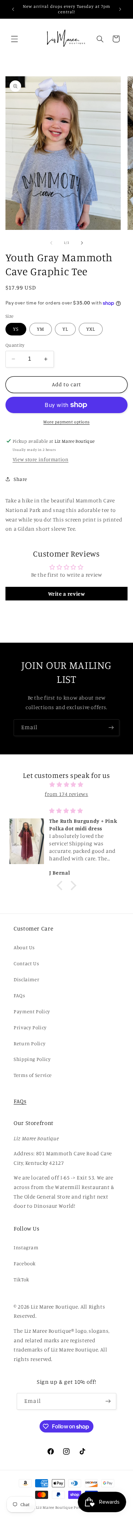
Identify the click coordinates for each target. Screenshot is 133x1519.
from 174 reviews (66, 794)
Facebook (25, 1263)
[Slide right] (81, 242)
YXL (90, 329)
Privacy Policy (30, 1027)
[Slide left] (51, 242)
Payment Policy (32, 1011)
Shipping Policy (32, 1059)
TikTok (21, 1279)
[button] (14, 39)
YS (16, 329)
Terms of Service (33, 1075)
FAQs (19, 995)
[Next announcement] (120, 9)
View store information (41, 459)
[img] (66, 784)
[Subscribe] (111, 727)
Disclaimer (26, 979)
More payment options (66, 421)
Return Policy (29, 1043)
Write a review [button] (66, 593)
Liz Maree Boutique (54, 1507)
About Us (24, 947)
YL (65, 329)
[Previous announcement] (12, 9)
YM (40, 329)
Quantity (14, 345)
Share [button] (20, 479)
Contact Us (26, 963)
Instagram (26, 1247)
